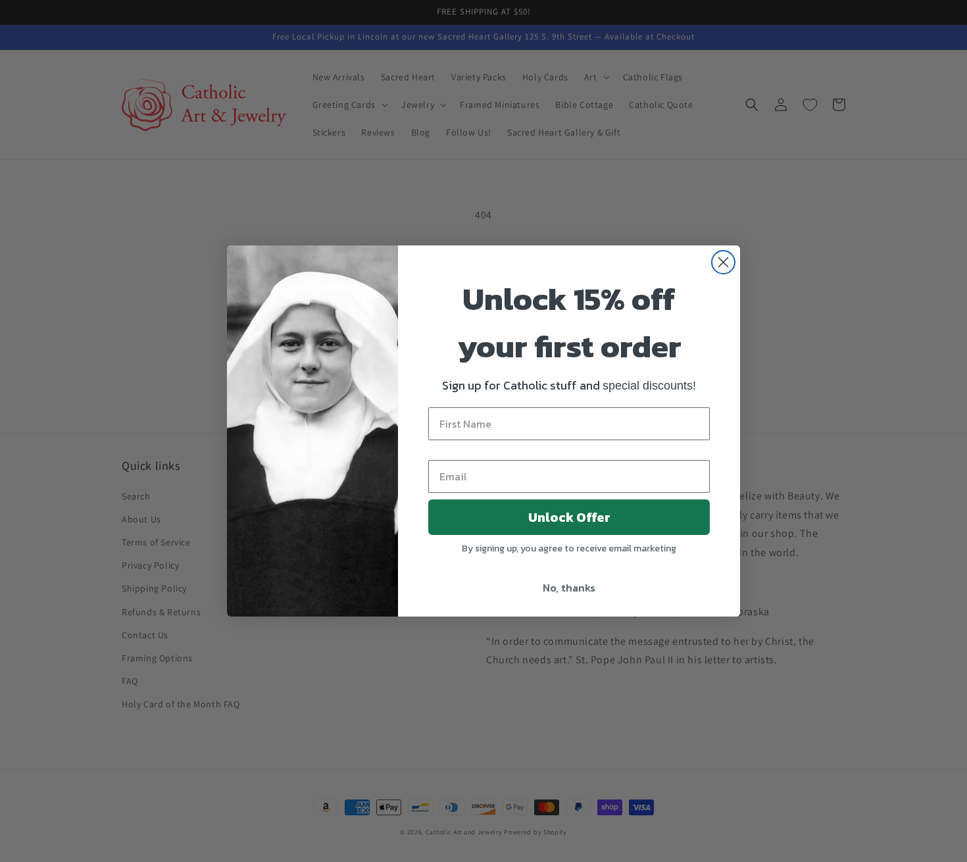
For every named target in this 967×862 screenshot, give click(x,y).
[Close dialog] (723, 262)
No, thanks (569, 588)
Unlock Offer (569, 517)
